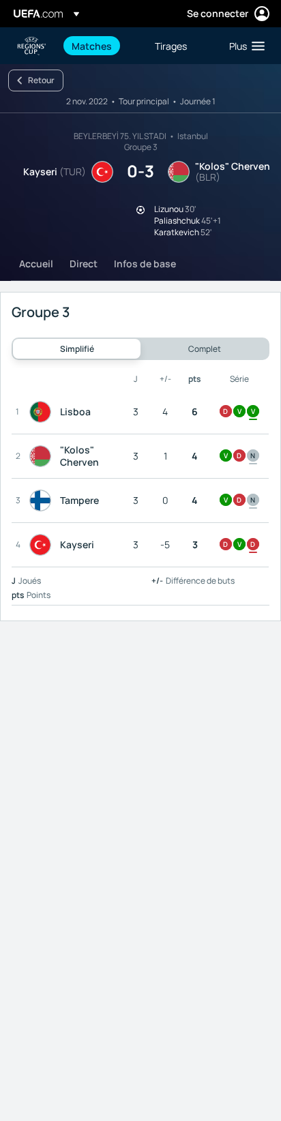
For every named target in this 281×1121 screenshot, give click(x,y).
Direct (84, 263)
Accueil (36, 263)
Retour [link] (41, 80)
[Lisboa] (43, 412)
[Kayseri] (43, 545)
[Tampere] (43, 500)
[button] (243, 45)
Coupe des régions (31, 46)
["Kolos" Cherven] (43, 456)
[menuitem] (101, 45)
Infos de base (145, 263)
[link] (92, 45)
